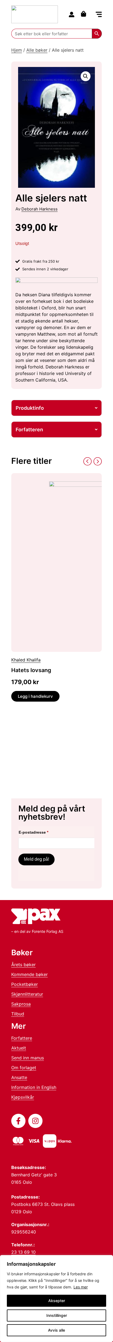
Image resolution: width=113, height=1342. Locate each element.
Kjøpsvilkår (22, 1097)
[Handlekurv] (85, 14)
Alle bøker (36, 50)
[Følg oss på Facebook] (18, 1121)
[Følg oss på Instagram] (35, 1121)
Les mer (81, 1287)
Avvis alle (56, 1330)
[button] (99, 15)
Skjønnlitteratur (27, 994)
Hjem (16, 50)
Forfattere (21, 1038)
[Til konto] (71, 14)
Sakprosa (21, 1004)
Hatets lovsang (31, 670)
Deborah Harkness (39, 209)
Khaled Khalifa (26, 660)
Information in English (33, 1087)
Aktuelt (18, 1048)
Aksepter (56, 1300)
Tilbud (17, 1013)
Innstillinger (56, 1315)
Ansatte (19, 1077)
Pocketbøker (24, 984)
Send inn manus (27, 1057)
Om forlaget (23, 1067)
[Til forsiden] (34, 14)
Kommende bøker (29, 974)
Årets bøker (23, 964)
